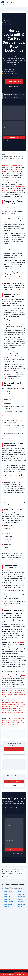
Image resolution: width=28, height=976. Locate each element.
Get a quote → (14, 137)
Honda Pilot (19, 899)
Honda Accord (8, 891)
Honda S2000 (20, 906)
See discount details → (8, 876)
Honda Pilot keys (19, 692)
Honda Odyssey (20, 894)
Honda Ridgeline (20, 904)
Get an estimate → (14, 86)
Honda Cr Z (7, 899)
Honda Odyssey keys (14, 690)
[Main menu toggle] (25, 3)
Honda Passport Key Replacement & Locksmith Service (12, 708)
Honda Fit (6, 906)
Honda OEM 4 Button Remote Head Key (12, 165)
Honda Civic (7, 894)
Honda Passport (20, 896)
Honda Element (8, 904)
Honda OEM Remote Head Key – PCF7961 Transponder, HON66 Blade (13, 720)
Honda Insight (20, 891)
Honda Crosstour (8, 901)
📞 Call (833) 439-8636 (14, 81)
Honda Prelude (20, 901)
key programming (19, 642)
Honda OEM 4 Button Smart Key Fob (11, 190)
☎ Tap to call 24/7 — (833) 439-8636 (14, 974)
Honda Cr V (7, 896)
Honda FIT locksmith (7, 694)
